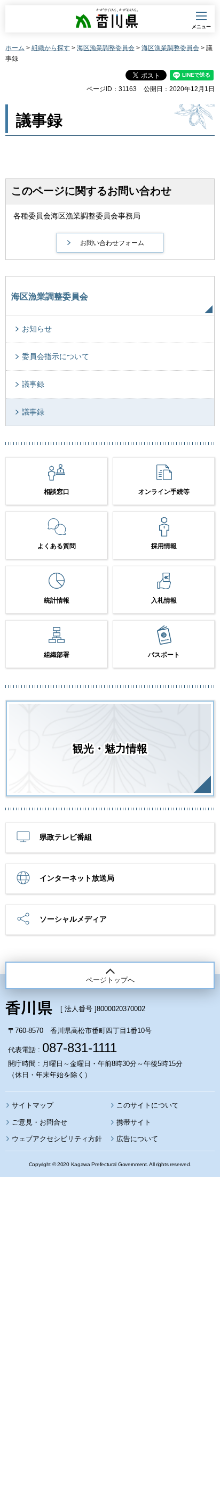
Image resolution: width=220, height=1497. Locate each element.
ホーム (15, 48)
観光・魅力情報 (110, 748)
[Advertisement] (110, 1308)
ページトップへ (110, 980)
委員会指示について (55, 356)
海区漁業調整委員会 (106, 48)
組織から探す (51, 48)
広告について (137, 1139)
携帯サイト (133, 1122)
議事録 (33, 384)
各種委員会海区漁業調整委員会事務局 (76, 215)
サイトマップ (32, 1105)
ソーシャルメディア (73, 919)
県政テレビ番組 (66, 837)
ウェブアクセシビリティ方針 (57, 1139)
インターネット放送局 (77, 878)
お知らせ (37, 328)
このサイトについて (147, 1105)
